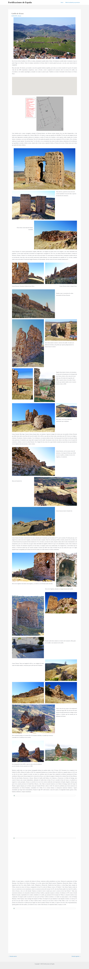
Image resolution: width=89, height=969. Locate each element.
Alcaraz (19, 15)
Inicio (62, 2)
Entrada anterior (12, 956)
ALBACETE (14, 15)
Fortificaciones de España (20, 2)
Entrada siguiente (76, 956)
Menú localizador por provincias (72, 2)
